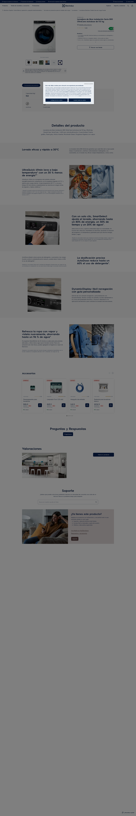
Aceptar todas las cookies (80, 100)
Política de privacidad (86, 95)
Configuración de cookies (56, 100)
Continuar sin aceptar (88, 83)
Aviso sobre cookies (73, 95)
